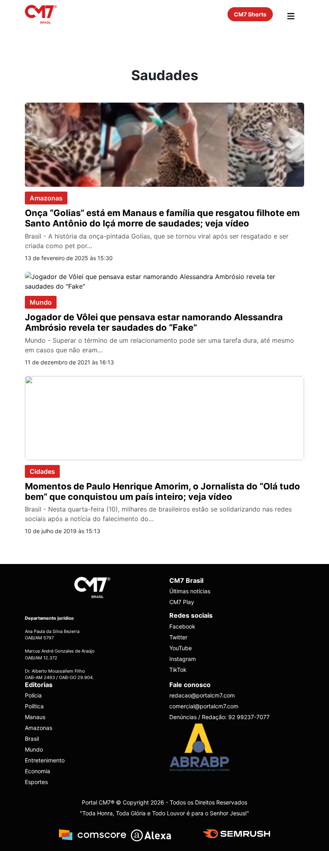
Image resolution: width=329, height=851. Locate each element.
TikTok (178, 669)
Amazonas (46, 198)
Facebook (182, 626)
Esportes (36, 781)
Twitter (178, 637)
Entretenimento (45, 760)
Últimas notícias (189, 591)
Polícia (33, 695)
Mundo (41, 302)
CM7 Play (181, 601)
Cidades (42, 471)
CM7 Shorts (250, 14)
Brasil (32, 738)
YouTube (180, 648)
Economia (37, 771)
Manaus (35, 717)
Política (34, 706)
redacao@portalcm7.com (202, 695)
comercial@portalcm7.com (203, 706)
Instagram (182, 658)
